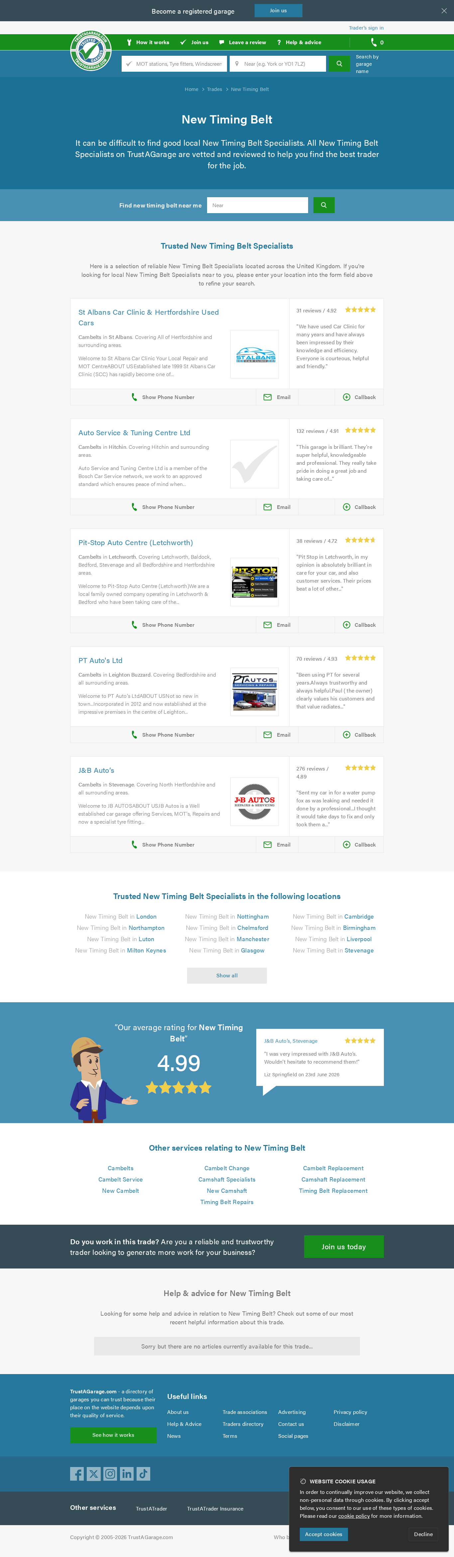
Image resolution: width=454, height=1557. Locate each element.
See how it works (113, 1434)
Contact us (291, 1424)
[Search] (339, 64)
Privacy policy (350, 1412)
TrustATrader (151, 1508)
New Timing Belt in (121, 916)
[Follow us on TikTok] (144, 1474)
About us (178, 1412)
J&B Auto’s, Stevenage (290, 1040)
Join (278, 10)
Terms (230, 1435)
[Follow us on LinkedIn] (127, 1474)
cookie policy (354, 1515)
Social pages (293, 1435)
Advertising (292, 1412)
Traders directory (243, 1424)
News (174, 1435)
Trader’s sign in (366, 27)
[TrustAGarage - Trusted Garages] (91, 40)
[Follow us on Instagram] (110, 1474)
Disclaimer (347, 1424)
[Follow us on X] (94, 1474)
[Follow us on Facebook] (77, 1474)
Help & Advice (184, 1424)
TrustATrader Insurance (215, 1508)
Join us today (344, 1246)
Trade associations (245, 1412)
